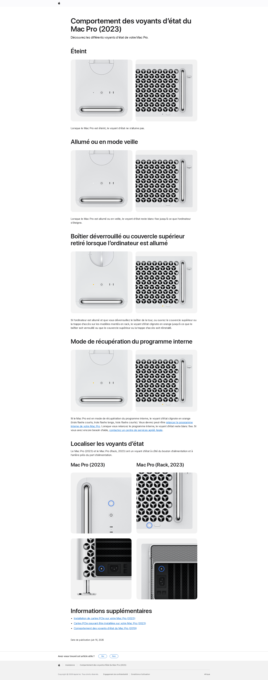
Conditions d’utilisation (140, 674)
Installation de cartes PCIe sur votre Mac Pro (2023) (104, 618)
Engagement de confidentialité (115, 674)
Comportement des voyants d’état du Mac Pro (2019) (105, 628)
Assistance (70, 665)
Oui (102, 656)
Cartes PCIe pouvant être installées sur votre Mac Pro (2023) (110, 623)
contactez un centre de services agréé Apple (136, 430)
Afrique (207, 674)
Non (114, 656)
